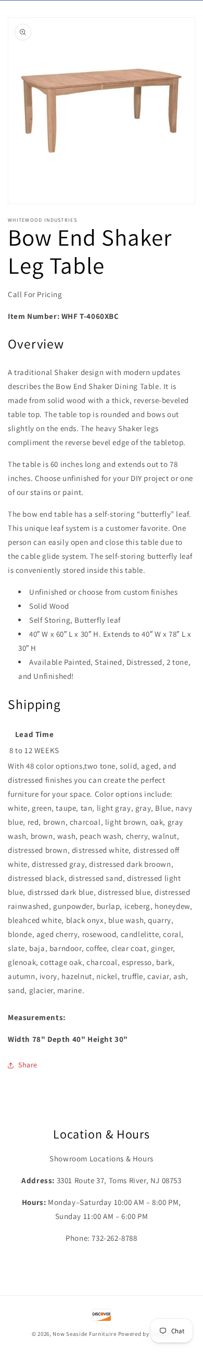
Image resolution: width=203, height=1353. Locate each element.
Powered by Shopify (145, 1333)
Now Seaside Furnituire (84, 1333)
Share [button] (27, 1064)
